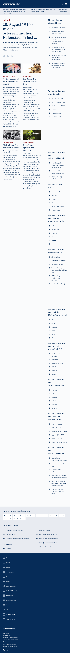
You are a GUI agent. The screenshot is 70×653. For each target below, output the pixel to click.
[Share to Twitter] (12, 56)
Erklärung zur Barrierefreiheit (11, 640)
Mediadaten (6, 642)
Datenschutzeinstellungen (10, 637)
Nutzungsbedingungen (9, 644)
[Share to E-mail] (4, 56)
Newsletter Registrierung (10, 646)
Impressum (6, 633)
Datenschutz (6, 635)
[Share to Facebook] (8, 56)
